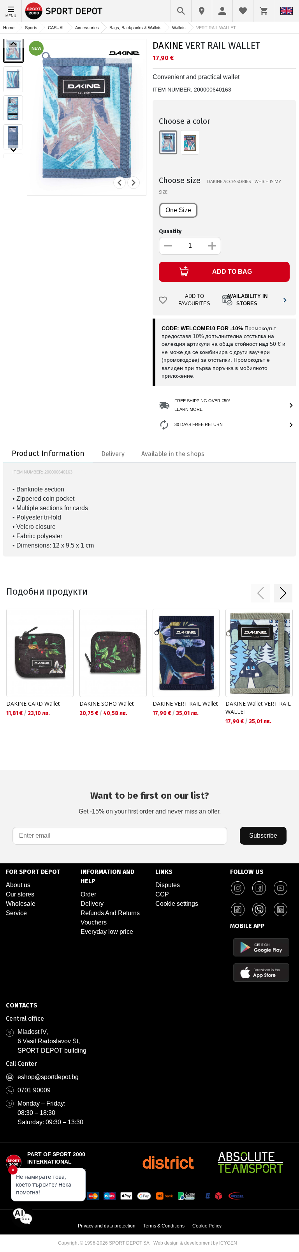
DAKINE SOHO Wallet (106, 703)
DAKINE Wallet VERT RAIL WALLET (258, 707)
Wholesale (20, 903)
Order (88, 894)
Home (8, 27)
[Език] (286, 11)
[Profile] (222, 11)
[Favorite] (243, 11)
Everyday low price (107, 931)
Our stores (20, 894)
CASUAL (56, 27)
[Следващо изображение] (13, 150)
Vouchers (94, 922)
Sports (31, 27)
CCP (162, 894)
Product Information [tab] (48, 453)
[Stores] (202, 11)
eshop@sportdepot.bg (48, 1077)
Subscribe (263, 835)
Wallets (179, 27)
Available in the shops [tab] (172, 454)
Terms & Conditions (164, 1226)
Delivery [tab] (113, 454)
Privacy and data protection (106, 1226)
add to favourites (194, 300)
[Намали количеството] (168, 246)
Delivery (92, 903)
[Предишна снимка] (119, 182)
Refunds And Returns (110, 913)
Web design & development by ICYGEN (195, 1243)
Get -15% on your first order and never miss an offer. (150, 802)
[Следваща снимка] (133, 182)
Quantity (170, 231)
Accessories (87, 27)
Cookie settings (176, 903)
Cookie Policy (207, 1226)
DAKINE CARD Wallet (33, 703)
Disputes (167, 885)
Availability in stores (247, 300)
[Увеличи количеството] (212, 246)
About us (18, 885)
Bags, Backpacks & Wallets (135, 27)
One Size (178, 210)
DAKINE (168, 45)
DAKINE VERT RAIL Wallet (185, 703)
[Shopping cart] (263, 11)
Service (16, 913)
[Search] (181, 11)
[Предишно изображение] (13, 43)
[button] (260, 593)
